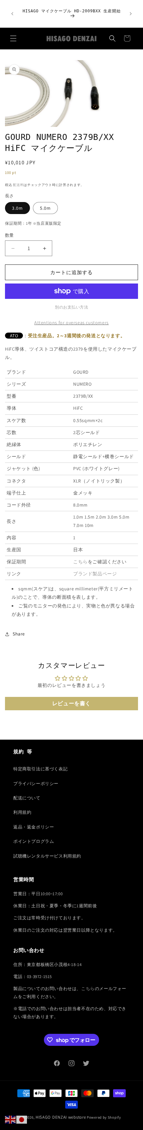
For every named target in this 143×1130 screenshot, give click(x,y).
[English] (10, 1119)
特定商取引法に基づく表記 (40, 769)
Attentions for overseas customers (71, 323)
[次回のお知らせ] (130, 13)
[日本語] (22, 1119)
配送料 (18, 185)
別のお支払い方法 (71, 307)
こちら (80, 562)
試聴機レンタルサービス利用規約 (47, 856)
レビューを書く (71, 703)
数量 (9, 235)
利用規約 (22, 812)
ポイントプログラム (33, 841)
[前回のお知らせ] (12, 13)
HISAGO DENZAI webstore (61, 1117)
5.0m (45, 208)
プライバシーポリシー (36, 783)
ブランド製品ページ (95, 574)
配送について (27, 798)
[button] (13, 38)
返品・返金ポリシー (33, 827)
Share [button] (19, 634)
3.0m (17, 208)
